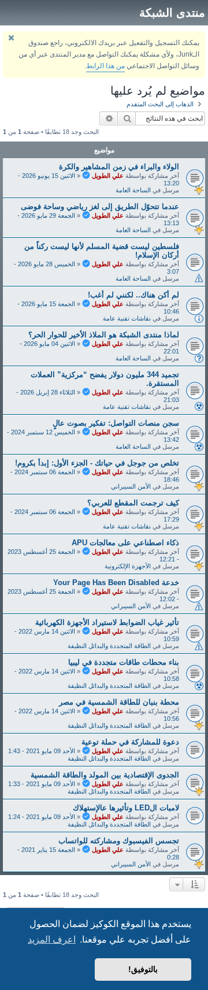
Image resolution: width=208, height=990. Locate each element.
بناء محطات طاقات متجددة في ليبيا (123, 662)
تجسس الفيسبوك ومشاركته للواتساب (118, 840)
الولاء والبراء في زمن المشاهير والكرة (119, 166)
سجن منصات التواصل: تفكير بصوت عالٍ (116, 423)
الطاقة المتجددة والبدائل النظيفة (109, 645)
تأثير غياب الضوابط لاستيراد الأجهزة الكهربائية (107, 622)
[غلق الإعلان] (11, 38)
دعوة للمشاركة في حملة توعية (130, 742)
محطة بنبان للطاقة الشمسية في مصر (119, 702)
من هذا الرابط (105, 66)
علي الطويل (108, 175)
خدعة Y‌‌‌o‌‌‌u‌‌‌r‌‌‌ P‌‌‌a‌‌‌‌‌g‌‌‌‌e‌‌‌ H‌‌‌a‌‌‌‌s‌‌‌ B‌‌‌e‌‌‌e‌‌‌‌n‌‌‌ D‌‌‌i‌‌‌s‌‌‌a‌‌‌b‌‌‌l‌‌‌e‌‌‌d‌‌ (116, 582)
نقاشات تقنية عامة (127, 318)
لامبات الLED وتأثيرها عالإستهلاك (126, 807)
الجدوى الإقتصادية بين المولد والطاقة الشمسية (105, 775)
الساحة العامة (133, 190)
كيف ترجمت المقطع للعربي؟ (133, 502)
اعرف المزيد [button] (52, 939)
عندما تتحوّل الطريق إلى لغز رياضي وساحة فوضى (100, 206)
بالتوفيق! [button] (143, 969)
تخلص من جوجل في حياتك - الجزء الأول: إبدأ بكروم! (97, 463)
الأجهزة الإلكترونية (128, 566)
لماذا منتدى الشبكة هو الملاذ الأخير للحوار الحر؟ (103, 334)
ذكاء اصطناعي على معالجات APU (125, 542)
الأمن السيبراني (131, 486)
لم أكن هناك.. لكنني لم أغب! (133, 295)
